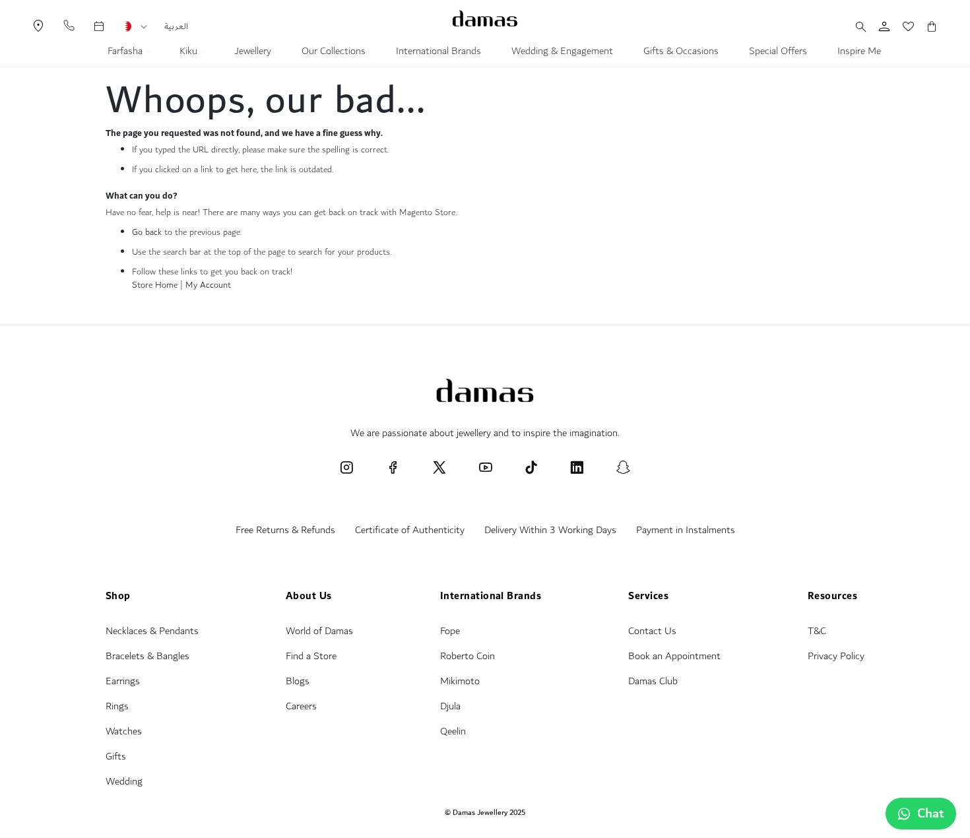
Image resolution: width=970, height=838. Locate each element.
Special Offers (778, 52)
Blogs (297, 681)
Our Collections (334, 52)
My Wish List (901, 26)
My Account (208, 285)
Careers (301, 706)
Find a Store (311, 656)
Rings (117, 706)
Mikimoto (460, 681)
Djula (450, 706)
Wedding (124, 781)
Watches (124, 731)
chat (930, 813)
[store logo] (485, 18)
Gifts (116, 756)
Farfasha (126, 52)
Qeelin (453, 731)
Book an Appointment (674, 656)
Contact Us (652, 631)
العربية (176, 26)
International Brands (438, 52)
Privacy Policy (836, 656)
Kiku (189, 52)
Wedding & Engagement (562, 52)
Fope (450, 631)
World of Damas (319, 631)
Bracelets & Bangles (147, 656)
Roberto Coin (467, 656)
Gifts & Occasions (681, 52)
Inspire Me (859, 52)
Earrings (123, 681)
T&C (817, 631)
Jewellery (252, 52)
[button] (144, 27)
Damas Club (653, 681)
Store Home (155, 285)
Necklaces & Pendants (152, 631)
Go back (147, 232)
